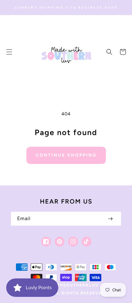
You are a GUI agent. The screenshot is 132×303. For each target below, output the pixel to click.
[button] (9, 52)
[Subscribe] (110, 219)
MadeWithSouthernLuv (68, 285)
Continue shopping (66, 155)
